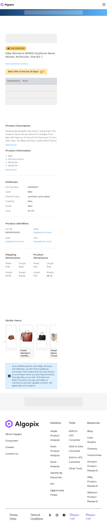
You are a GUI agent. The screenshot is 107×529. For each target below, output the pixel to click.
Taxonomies (94, 455)
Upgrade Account (42, 232)
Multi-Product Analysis (55, 451)
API (52, 484)
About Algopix (13, 434)
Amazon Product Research (92, 466)
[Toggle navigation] (104, 4)
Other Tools (75, 468)
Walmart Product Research (92, 497)
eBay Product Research (92, 481)
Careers (9, 447)
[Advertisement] (53, 23)
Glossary (92, 448)
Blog (90, 431)
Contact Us (11, 453)
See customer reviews (16, 64)
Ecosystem (11, 440)
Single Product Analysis (55, 435)
